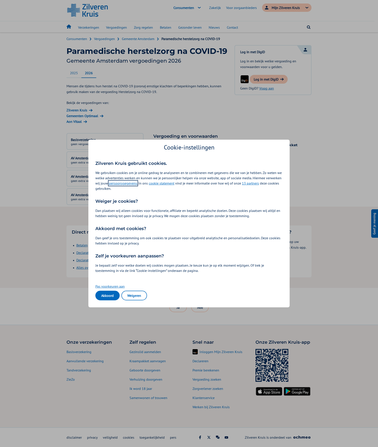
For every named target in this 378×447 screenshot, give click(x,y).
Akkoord (107, 295)
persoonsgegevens (123, 183)
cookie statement (161, 183)
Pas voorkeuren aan (110, 286)
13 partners (250, 183)
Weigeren (134, 295)
